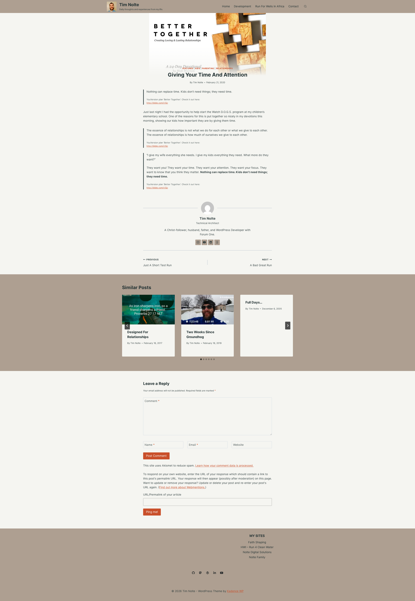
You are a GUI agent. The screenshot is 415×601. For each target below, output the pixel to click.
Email (193, 444)
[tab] (201, 359)
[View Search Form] (305, 6)
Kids (197, 68)
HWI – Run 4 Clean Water (257, 547)
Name (150, 444)
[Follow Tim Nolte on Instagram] (198, 242)
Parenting (208, 68)
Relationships (224, 68)
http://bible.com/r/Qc (157, 103)
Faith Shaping (257, 542)
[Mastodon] (200, 573)
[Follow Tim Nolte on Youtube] (204, 242)
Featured (187, 68)
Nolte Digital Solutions (257, 552)
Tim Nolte (198, 82)
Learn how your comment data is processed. (224, 465)
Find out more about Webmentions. (182, 487)
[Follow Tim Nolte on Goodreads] (217, 242)
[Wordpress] (207, 573)
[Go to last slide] (127, 325)
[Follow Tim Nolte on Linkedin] (210, 242)
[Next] (287, 325)
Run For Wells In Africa (269, 6)
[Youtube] (221, 573)
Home (226, 6)
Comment (152, 401)
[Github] (193, 573)
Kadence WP (235, 591)
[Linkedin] (214, 573)
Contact (293, 6)
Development (242, 6)
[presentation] (148, 309)
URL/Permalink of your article (162, 494)
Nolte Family (257, 557)
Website (238, 444)
